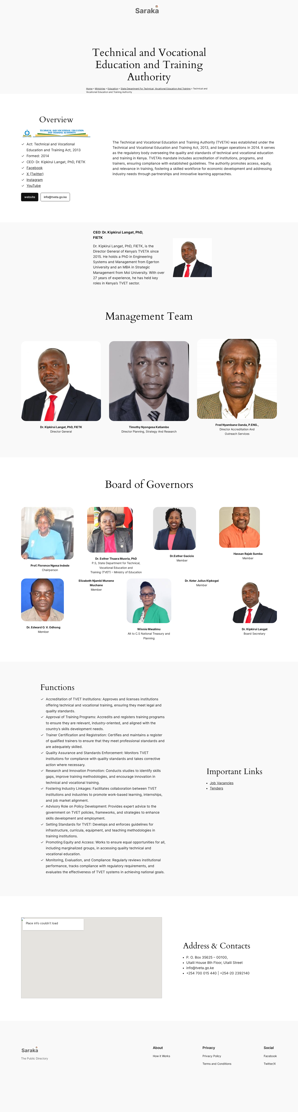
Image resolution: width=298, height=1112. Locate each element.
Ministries (100, 88)
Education (113, 88)
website (29, 197)
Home (89, 88)
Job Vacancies (222, 783)
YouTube (34, 186)
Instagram (35, 180)
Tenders (216, 788)
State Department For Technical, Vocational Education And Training (156, 88)
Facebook (35, 168)
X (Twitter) (35, 174)
